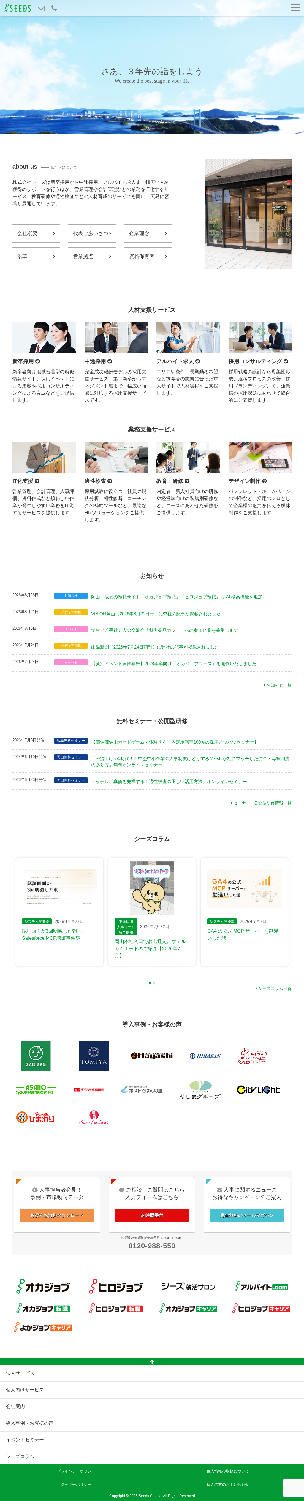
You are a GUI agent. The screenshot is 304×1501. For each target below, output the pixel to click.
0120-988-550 (152, 1246)
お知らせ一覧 (278, 685)
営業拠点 (83, 256)
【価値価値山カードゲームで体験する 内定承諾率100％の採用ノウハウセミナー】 (175, 742)
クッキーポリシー (76, 1484)
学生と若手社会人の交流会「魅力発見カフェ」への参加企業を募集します (164, 630)
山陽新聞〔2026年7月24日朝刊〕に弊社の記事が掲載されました (155, 647)
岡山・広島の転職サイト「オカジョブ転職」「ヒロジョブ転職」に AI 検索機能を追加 (176, 596)
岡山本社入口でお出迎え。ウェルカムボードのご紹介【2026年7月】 (150, 948)
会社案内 (15, 1406)
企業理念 (139, 233)
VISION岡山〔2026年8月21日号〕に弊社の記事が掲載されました (156, 613)
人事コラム (126, 927)
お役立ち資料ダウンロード (57, 1215)
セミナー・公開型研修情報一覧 (262, 803)
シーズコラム (20, 1456)
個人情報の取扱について (228, 1471)
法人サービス (20, 1373)
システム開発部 (36, 922)
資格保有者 (141, 256)
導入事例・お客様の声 (29, 1423)
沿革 (22, 256)
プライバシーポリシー (76, 1471)
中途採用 (126, 922)
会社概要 (27, 233)
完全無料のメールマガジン (247, 1215)
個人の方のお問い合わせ (228, 1484)
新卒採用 (126, 932)
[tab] (150, 983)
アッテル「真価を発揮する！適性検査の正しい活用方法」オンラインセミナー (169, 781)
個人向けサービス (25, 1389)
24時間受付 (152, 1215)
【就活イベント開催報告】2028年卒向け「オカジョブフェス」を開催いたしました (173, 663)
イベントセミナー (25, 1439)
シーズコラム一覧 (274, 988)
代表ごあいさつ (90, 233)
